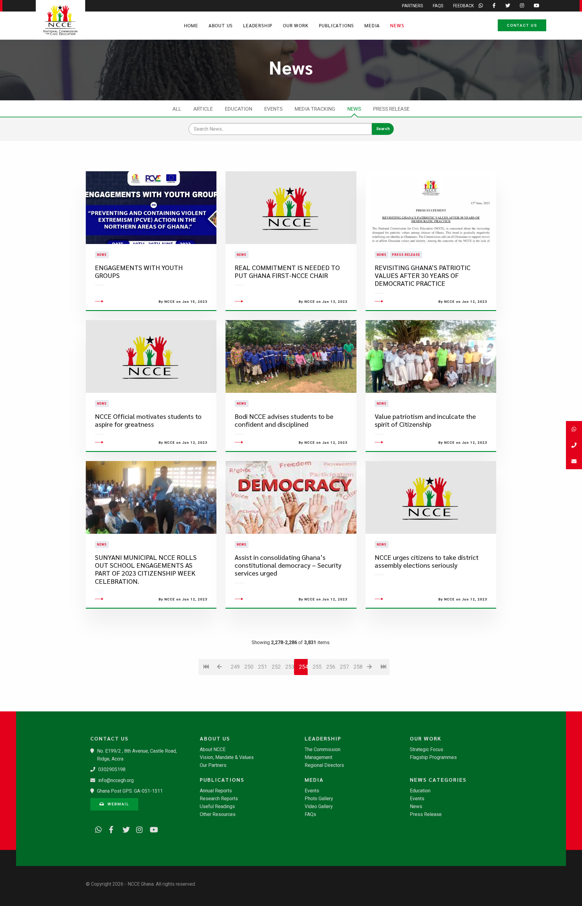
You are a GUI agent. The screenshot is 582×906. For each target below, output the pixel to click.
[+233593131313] (574, 429)
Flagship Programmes (433, 757)
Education (238, 109)
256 (330, 667)
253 (289, 667)
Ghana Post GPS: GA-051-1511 (130, 791)
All (176, 109)
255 (317, 667)
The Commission (322, 749)
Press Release (391, 109)
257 (344, 667)
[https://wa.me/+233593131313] (96, 829)
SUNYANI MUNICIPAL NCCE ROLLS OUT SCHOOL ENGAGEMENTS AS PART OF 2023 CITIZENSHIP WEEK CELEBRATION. (146, 569)
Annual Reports (216, 790)
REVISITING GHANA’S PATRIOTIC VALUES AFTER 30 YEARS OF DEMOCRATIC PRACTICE (422, 275)
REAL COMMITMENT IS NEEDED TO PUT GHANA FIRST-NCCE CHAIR (287, 271)
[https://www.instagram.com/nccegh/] (137, 829)
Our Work (295, 25)
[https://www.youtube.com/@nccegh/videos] (151, 829)
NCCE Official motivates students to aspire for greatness (148, 420)
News (397, 25)
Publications (336, 25)
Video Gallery (319, 806)
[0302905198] (574, 445)
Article (203, 109)
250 (248, 667)
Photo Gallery (319, 798)
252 (276, 667)
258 (357, 667)
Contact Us (522, 25)
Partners (412, 5)
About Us (221, 25)
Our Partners (213, 765)
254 (303, 667)
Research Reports (219, 798)
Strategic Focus (426, 749)
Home (191, 25)
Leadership (258, 25)
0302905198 (111, 769)
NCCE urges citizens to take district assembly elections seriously (427, 561)
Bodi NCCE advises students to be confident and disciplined (284, 420)
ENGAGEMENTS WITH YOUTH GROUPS (139, 271)
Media (372, 25)
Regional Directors (324, 765)
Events (273, 109)
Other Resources (218, 814)
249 (235, 667)
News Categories (438, 779)
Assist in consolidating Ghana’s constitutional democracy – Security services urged (288, 565)
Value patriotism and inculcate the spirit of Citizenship (425, 420)
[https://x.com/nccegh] (124, 829)
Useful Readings (217, 806)
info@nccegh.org (116, 780)
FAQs (438, 5)
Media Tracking (315, 109)
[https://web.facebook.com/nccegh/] (110, 829)
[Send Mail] (574, 461)
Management (318, 757)
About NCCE (213, 749)
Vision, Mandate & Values (227, 757)
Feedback (463, 5)
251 (262, 667)
